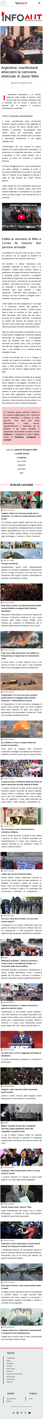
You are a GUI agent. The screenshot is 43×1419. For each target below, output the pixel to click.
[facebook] (22, 1413)
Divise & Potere (11, 1368)
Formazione (10, 1371)
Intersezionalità (11, 1376)
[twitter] (26, 1413)
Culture (31, 1398)
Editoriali (9, 1401)
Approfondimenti (8, 1002)
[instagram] (18, 1413)
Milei (21, 473)
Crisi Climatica (10, 1379)
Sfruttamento (10, 1363)
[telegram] (14, 1413)
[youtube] (30, 1413)
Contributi (9, 1366)
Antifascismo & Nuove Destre (14, 1374)
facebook (19, 437)
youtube (7, 440)
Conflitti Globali (22, 454)
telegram (8, 434)
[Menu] (3, 3)
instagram (31, 437)
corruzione (21, 469)
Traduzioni (9, 1382)
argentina (21, 465)
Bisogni (5, 957)
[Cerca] (39, 3)
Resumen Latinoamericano (22, 116)
